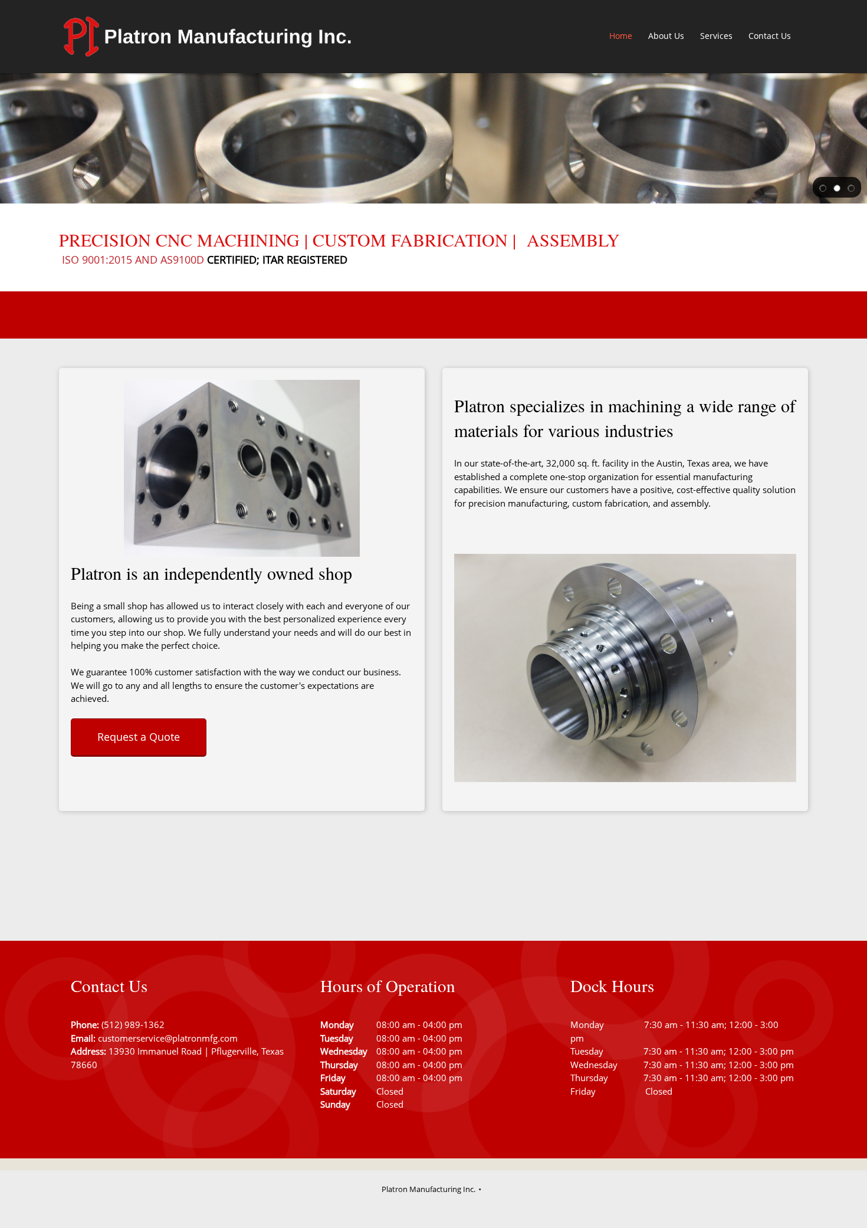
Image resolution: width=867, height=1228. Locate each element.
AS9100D (182, 259)
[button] (823, 187)
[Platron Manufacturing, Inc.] (206, 36)
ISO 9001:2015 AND (111, 259)
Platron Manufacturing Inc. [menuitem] (428, 1189)
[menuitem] (621, 36)
